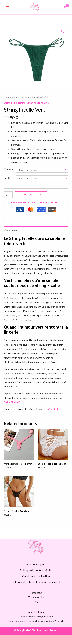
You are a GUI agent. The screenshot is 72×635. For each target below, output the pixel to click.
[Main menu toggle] (7, 7)
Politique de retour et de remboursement (36, 581)
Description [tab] (11, 229)
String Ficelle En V (13, 402)
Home (7, 96)
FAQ (36, 601)
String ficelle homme (38, 102)
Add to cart (31, 194)
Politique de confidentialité (36, 570)
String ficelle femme (21, 96)
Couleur (8, 169)
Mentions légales (36, 564)
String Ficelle (53, 408)
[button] (62, 31)
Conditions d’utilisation (36, 576)
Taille (7, 177)
